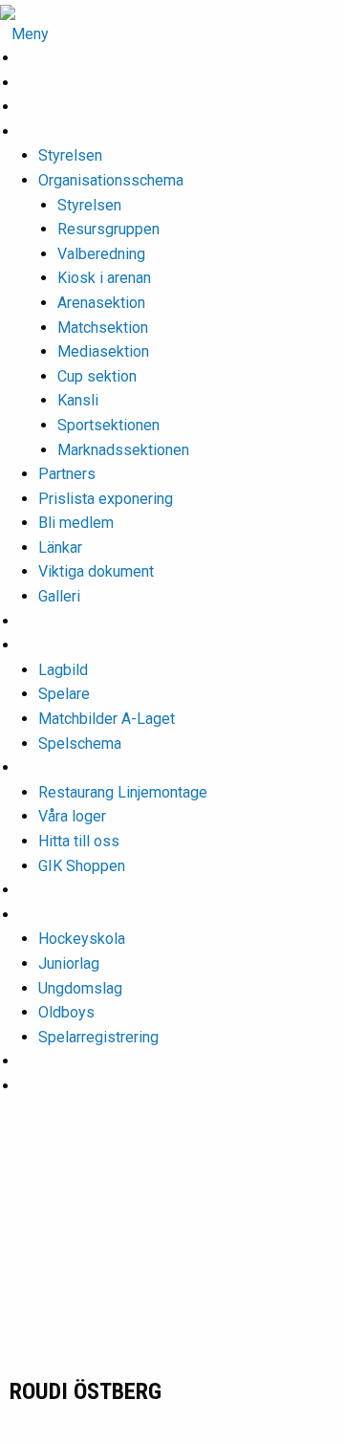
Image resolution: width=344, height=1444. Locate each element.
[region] (172, 1256)
